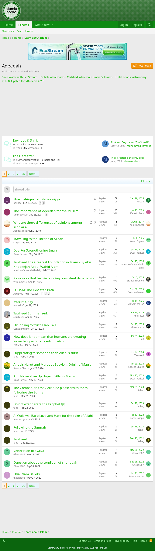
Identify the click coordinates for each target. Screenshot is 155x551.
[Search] (149, 24)
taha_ (16, 356)
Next (32, 174)
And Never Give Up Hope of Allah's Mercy (44, 376)
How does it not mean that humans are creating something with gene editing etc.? (49, 338)
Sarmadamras (136, 476)
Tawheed (139, 355)
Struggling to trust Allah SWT (34, 325)
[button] (52, 24)
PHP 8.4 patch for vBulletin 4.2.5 (23, 81)
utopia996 (18, 305)
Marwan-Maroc (132, 161)
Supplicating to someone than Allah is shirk (45, 353)
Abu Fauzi (18, 317)
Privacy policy (121, 540)
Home (9, 25)
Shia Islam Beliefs (26, 474)
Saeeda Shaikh (21, 368)
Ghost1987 (19, 454)
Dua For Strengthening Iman (35, 250)
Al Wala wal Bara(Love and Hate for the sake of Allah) (53, 415)
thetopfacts (19, 477)
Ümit (141, 339)
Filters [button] (144, 181)
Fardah (140, 201)
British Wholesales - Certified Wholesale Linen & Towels (76, 77)
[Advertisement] (77, 109)
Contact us (84, 540)
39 (23, 174)
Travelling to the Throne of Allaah (38, 239)
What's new (42, 25)
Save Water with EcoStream (19, 77)
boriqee (17, 203)
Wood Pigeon (137, 241)
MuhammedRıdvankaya (140, 145)
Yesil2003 (18, 344)
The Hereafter (23, 156)
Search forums (25, 31)
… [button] (18, 174)
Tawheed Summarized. (30, 313)
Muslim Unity (23, 301)
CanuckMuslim (21, 328)
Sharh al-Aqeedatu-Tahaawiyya (36, 199)
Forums (23, 25)
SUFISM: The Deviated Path (33, 290)
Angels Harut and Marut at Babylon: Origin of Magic (52, 364)
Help (134, 540)
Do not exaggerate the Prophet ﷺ (39, 404)
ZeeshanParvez (136, 292)
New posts (8, 31)
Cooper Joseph (136, 418)
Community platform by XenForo (78, 547)
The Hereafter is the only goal (127, 157)
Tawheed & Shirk (25, 140)
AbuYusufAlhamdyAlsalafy (27, 270)
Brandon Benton (135, 280)
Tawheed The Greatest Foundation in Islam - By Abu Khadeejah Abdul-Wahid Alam (52, 264)
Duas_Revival (20, 254)
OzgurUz (18, 242)
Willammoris (20, 282)
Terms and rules (102, 540)
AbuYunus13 (137, 327)
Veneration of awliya (28, 450)
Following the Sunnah (29, 427)
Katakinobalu (137, 213)
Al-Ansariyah (20, 419)
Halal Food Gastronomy (130, 77)
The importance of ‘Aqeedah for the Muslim (45, 211)
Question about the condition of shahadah (45, 462)
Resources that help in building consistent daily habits (53, 278)
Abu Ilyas (18, 293)
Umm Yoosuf (20, 214)
